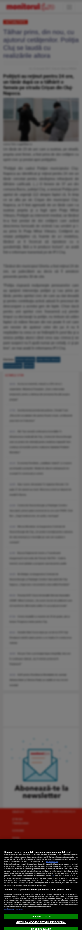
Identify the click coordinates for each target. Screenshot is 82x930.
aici (53, 876)
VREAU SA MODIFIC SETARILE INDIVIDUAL (41, 922)
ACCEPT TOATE (40, 916)
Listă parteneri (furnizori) (13, 909)
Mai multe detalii (52, 862)
